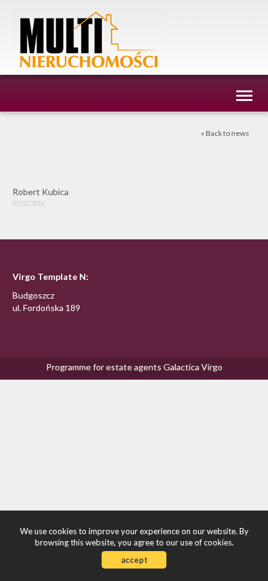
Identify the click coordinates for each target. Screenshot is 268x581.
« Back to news (225, 133)
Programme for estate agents (104, 367)
